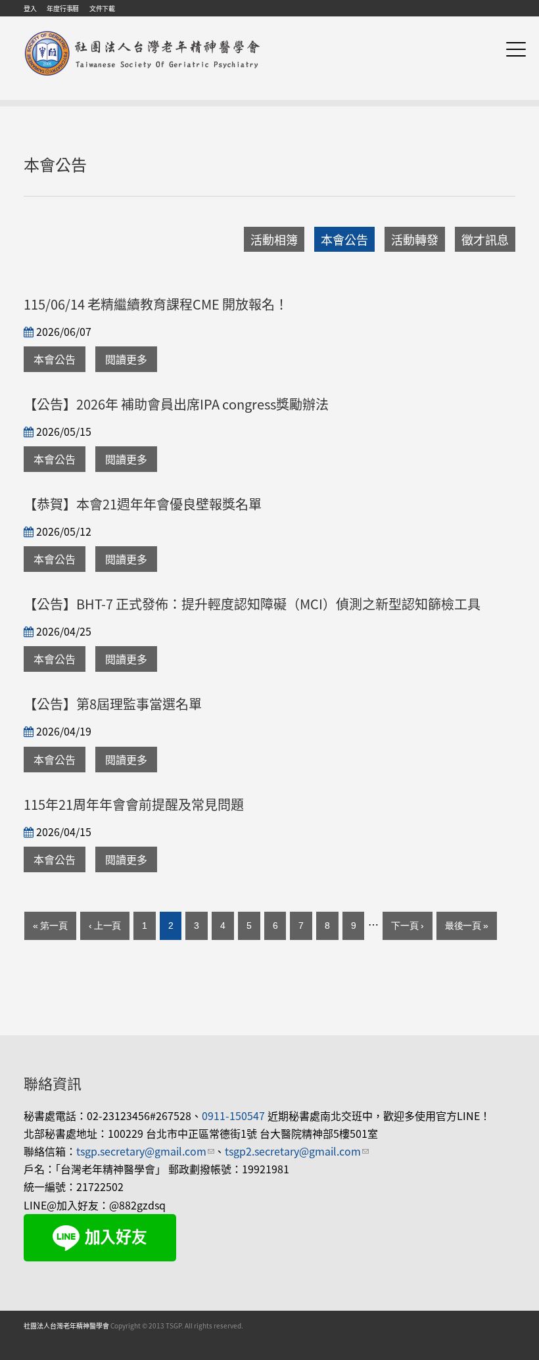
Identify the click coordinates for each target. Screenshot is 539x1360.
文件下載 (102, 8)
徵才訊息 (485, 239)
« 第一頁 (50, 925)
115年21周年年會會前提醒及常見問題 (134, 804)
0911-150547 (233, 1115)
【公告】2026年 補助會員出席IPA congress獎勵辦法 (176, 403)
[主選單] (516, 49)
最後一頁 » (466, 925)
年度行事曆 (63, 8)
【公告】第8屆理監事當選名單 (113, 703)
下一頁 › (407, 925)
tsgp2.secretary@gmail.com (297, 1151)
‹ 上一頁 (105, 925)
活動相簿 (274, 239)
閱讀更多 (126, 359)
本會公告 (344, 239)
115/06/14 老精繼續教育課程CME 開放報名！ (156, 304)
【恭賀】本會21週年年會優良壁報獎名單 (143, 503)
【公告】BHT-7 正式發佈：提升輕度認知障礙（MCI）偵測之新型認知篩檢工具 (252, 603)
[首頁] (143, 31)
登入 (30, 8)
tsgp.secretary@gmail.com (145, 1151)
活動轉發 (414, 239)
